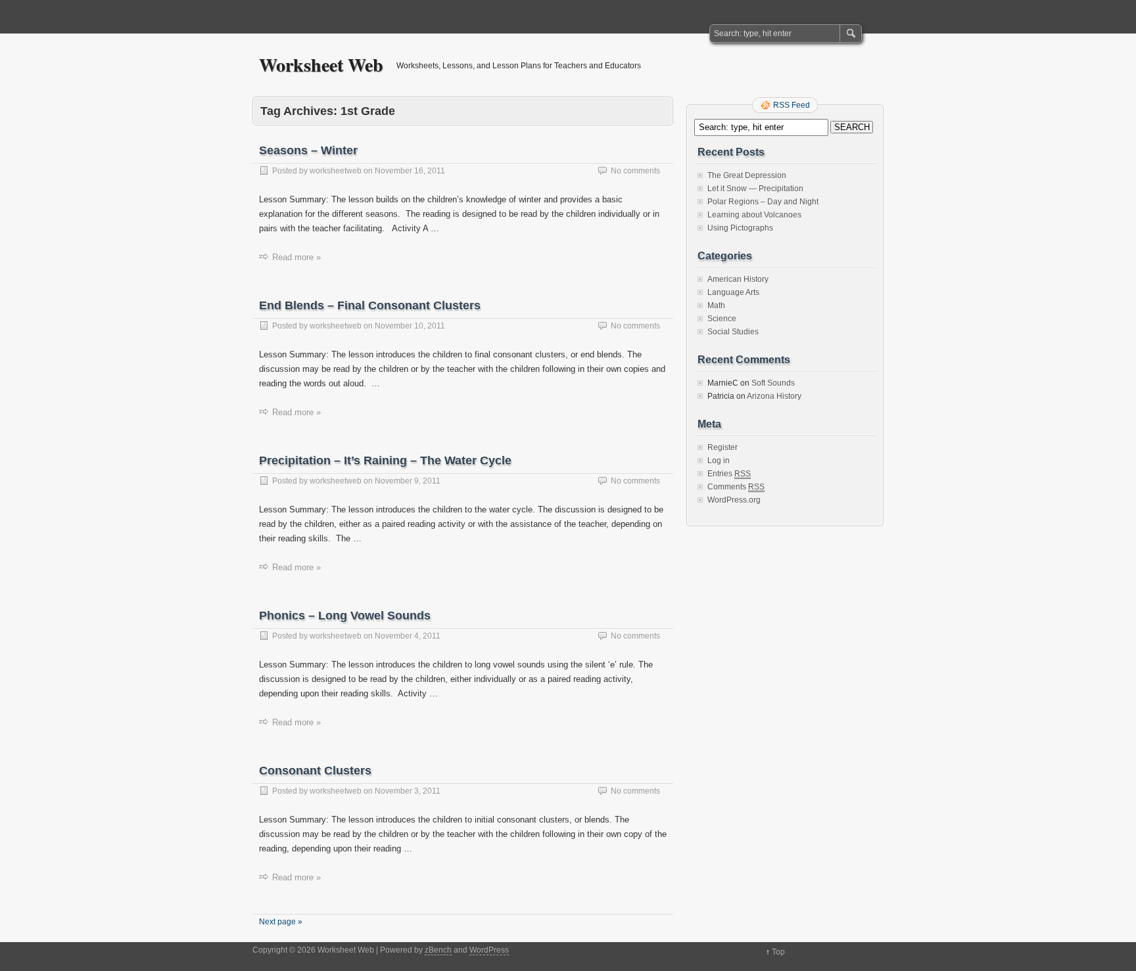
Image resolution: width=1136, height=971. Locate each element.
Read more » (296, 257)
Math (716, 305)
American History (738, 279)
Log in (718, 460)
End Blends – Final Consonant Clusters (370, 305)
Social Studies (733, 331)
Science (721, 318)
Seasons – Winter (308, 150)
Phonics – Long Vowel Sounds (345, 615)
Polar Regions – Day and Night (762, 201)
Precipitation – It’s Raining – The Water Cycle (385, 460)
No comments (635, 170)
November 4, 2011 (407, 636)
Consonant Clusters (315, 770)
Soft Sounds (773, 383)
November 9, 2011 (407, 481)
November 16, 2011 (410, 170)
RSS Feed (791, 105)
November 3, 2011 (407, 791)
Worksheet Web (321, 64)
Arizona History (774, 396)
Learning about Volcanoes (754, 214)
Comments (736, 486)
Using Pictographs (740, 228)
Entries (729, 473)
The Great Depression (746, 175)
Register (722, 447)
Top (778, 952)
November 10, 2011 (410, 325)
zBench (438, 950)
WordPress (489, 950)
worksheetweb (336, 170)
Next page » (280, 921)
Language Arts (733, 292)
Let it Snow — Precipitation (755, 188)
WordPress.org (734, 500)
